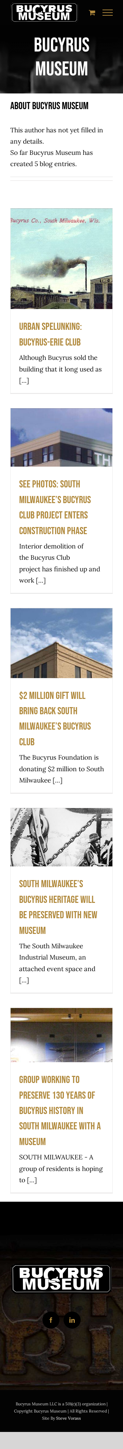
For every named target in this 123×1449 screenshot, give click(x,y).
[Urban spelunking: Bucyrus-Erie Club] (61, 300)
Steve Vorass (68, 1418)
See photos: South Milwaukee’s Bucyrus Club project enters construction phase (62, 464)
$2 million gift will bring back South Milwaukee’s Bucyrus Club (62, 664)
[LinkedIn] (72, 1320)
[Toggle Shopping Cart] (92, 12)
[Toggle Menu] (108, 13)
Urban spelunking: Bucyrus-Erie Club (62, 280)
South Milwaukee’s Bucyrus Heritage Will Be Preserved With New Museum (62, 864)
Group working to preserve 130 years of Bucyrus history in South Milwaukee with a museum (62, 1056)
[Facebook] (50, 1320)
